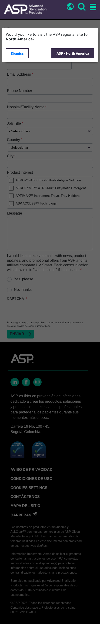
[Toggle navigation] (92, 7)
